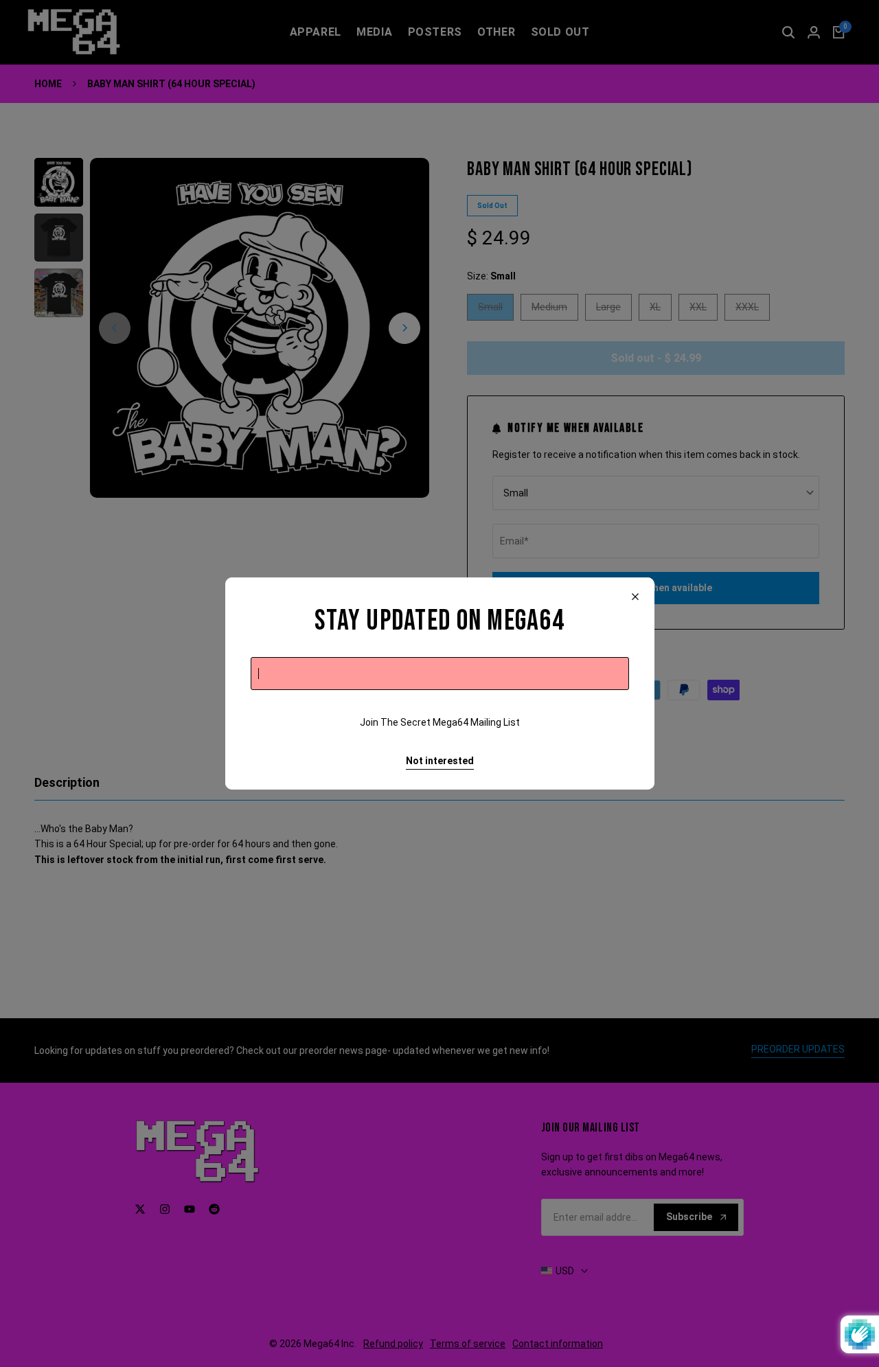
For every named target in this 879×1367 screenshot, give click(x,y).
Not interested (440, 760)
